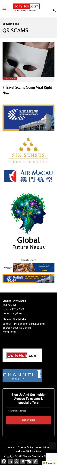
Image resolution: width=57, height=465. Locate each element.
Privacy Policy (25, 447)
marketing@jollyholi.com (28, 451)
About (11, 447)
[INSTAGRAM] (49, 10)
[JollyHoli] (26, 8)
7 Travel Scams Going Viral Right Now (28, 59)
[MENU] (4, 8)
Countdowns (10, 78)
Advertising (42, 447)
